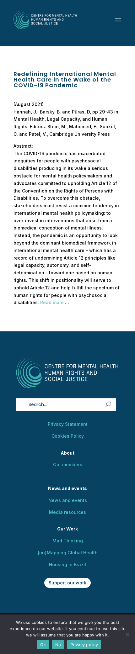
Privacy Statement (68, 424)
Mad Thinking (67, 540)
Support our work (67, 582)
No (58, 644)
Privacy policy (84, 644)
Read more (52, 302)
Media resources (67, 512)
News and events (67, 500)
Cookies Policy (67, 436)
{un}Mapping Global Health (67, 552)
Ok (43, 644)
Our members (67, 464)
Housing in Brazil (67, 564)
